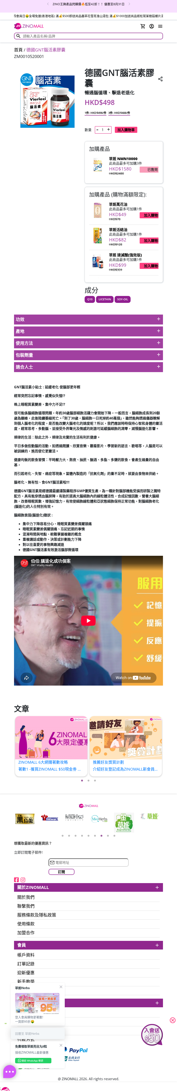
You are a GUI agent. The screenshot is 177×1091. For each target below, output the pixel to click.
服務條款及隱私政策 (36, 915)
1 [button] (82, 781)
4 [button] (82, 836)
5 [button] (88, 836)
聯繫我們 (26, 906)
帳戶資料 (26, 955)
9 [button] (114, 836)
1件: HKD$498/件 (95, 113)
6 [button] (95, 836)
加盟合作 (26, 933)
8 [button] (108, 836)
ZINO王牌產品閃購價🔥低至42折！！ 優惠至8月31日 (89, 4)
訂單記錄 (26, 964)
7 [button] (101, 836)
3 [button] (95, 781)
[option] (88, 4)
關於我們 (26, 897)
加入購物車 (126, 129)
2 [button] (88, 781)
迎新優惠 (26, 973)
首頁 (18, 50)
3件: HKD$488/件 (119, 113)
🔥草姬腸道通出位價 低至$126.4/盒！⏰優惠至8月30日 (88, 16)
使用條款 (26, 924)
